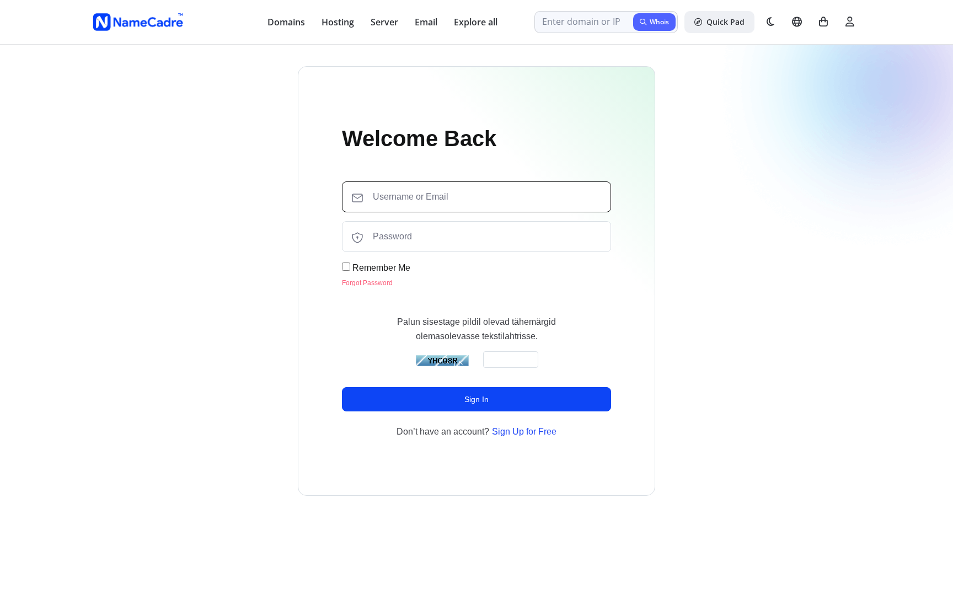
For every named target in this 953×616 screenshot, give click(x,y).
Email (426, 22)
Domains (286, 22)
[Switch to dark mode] (770, 22)
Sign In (476, 399)
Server (384, 22)
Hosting (338, 22)
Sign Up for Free (524, 431)
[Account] (849, 22)
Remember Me (380, 267)
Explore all (475, 22)
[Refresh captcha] (442, 360)
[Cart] (823, 22)
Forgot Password (367, 283)
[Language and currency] (796, 22)
